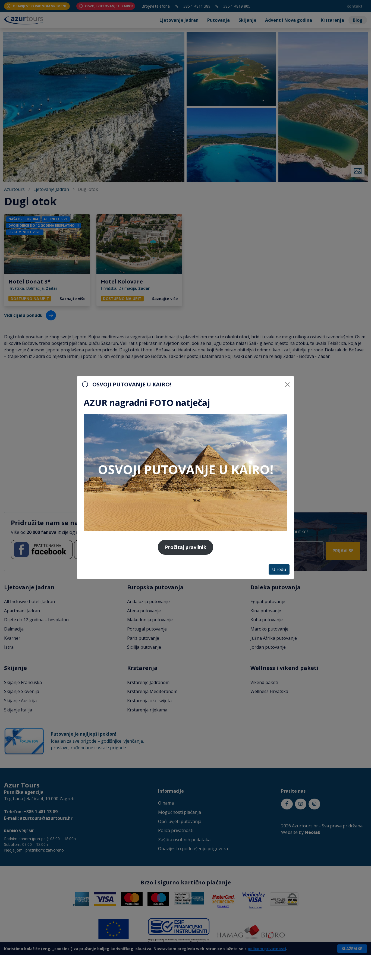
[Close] (287, 384)
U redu (279, 569)
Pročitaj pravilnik (185, 547)
